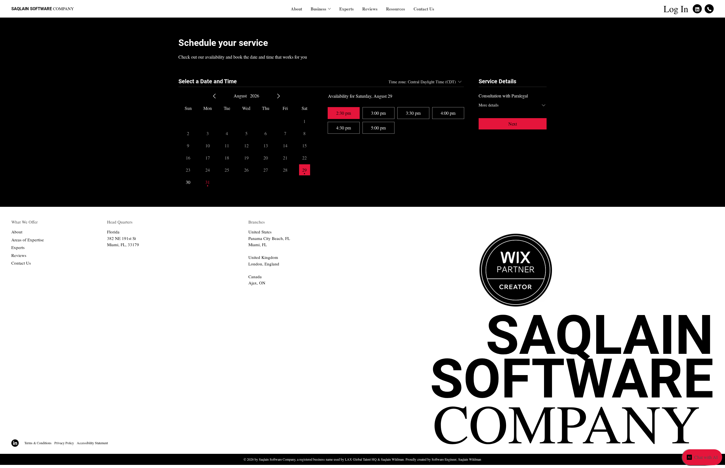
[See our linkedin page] (697, 8)
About (16, 232)
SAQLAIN (20, 8)
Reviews (18, 255)
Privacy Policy (64, 443)
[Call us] (709, 8)
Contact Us (21, 263)
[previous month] (214, 96)
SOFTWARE (41, 8)
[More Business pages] (329, 8)
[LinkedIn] (15, 443)
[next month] (278, 96)
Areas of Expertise (27, 239)
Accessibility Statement (92, 443)
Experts (18, 247)
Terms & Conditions (38, 443)
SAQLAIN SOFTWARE (572, 380)
